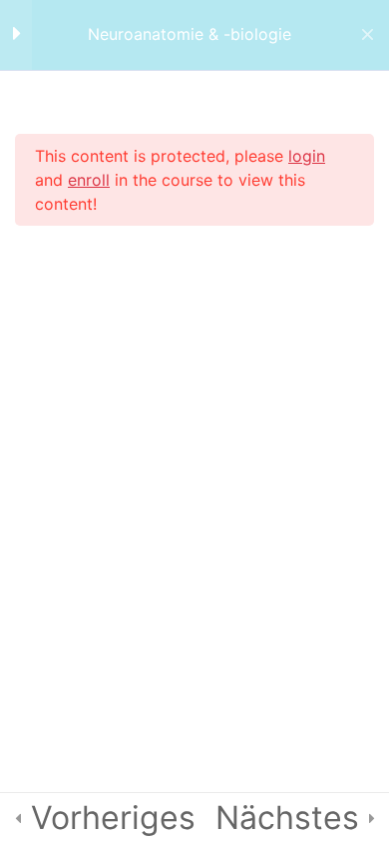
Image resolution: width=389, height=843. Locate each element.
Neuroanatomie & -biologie (189, 34)
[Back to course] (367, 35)
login (306, 156)
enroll (89, 180)
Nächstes (287, 817)
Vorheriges (113, 817)
